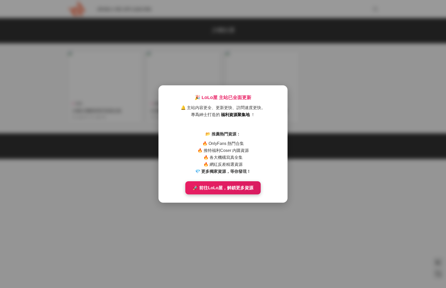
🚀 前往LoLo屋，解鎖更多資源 (223, 187)
